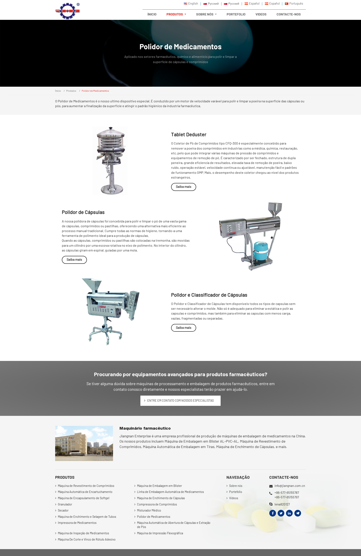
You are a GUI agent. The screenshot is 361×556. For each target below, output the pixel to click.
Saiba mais (183, 186)
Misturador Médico (149, 510)
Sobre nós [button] (205, 14)
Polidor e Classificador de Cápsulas (209, 295)
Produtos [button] (175, 14)
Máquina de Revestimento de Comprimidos (86, 485)
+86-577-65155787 (287, 492)
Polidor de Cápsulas (83, 212)
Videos (261, 14)
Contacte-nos (289, 14)
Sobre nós (235, 485)
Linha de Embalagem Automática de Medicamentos (170, 492)
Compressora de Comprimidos (157, 504)
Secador (63, 510)
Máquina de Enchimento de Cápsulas (161, 498)
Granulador (65, 504)
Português (296, 3)
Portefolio (236, 14)
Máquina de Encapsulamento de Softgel (83, 498)
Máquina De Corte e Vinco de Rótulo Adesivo (87, 539)
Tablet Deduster (188, 134)
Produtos (71, 90)
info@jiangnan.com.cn (290, 485)
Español (254, 3)
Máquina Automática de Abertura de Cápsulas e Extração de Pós (173, 525)
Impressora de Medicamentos (77, 522)
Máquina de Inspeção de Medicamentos (83, 533)
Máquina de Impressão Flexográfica (160, 533)
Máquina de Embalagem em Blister (159, 485)
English (193, 3)
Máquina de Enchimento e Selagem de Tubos (87, 516)
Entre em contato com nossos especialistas (180, 400)
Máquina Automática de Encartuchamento (85, 492)
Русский (213, 3)
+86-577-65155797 (287, 497)
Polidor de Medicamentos (153, 516)
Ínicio (151, 14)
